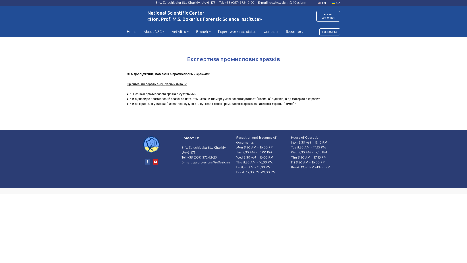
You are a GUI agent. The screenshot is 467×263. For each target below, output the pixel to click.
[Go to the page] (135, 16)
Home (131, 32)
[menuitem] (322, 3)
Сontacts (271, 32)
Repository (294, 32)
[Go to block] (151, 144)
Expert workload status (237, 32)
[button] (328, 16)
